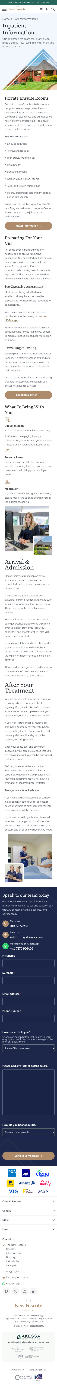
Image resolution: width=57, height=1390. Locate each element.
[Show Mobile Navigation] (4, 8)
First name (9, 955)
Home (6, 18)
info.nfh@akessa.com (26, 937)
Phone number (12, 1011)
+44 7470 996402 (21, 948)
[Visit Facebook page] (6, 1291)
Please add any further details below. (25, 1065)
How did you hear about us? (19, 1124)
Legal (5, 1229)
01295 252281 (19, 925)
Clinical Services (11, 1201)
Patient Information (25, 18)
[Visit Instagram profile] (24, 1291)
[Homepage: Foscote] (28, 1306)
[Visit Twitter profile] (15, 1291)
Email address (11, 993)
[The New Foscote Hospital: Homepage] (17, 9)
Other (5, 1220)
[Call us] (47, 9)
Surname (8, 972)
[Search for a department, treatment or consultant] (53, 9)
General (6, 1210)
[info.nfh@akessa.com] (41, 9)
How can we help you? (16, 1032)
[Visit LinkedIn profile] (34, 1291)
